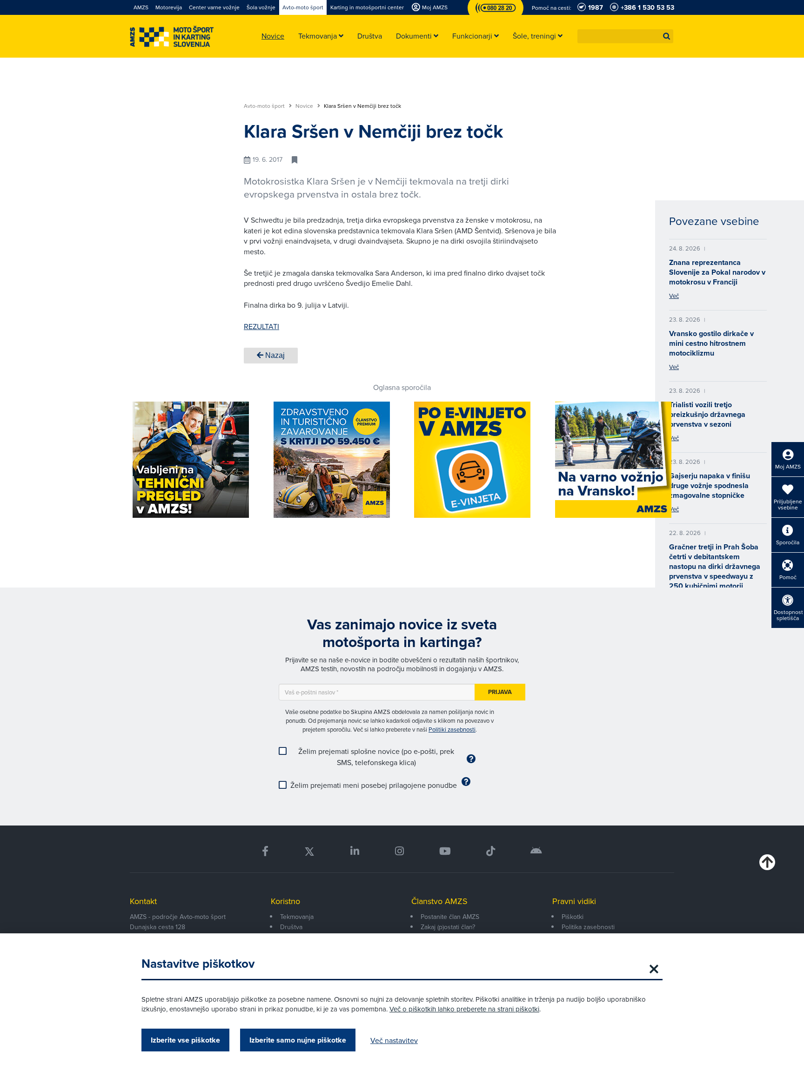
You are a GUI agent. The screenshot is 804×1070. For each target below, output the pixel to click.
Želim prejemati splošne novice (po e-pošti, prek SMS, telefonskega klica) (376, 756)
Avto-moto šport (265, 106)
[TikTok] (490, 851)
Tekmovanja (297, 916)
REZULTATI (261, 326)
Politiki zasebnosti (452, 729)
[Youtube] (445, 851)
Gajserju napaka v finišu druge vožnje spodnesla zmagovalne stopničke (709, 485)
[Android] (536, 851)
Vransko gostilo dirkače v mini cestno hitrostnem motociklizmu (711, 343)
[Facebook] (265, 851)
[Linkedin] (354, 851)
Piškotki (572, 916)
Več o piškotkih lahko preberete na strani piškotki (464, 1009)
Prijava (500, 691)
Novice (305, 106)
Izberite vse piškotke (185, 1040)
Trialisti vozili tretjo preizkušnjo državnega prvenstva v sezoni (707, 414)
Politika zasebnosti (588, 926)
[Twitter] (309, 851)
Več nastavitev (394, 1040)
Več (674, 295)
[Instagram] (399, 851)
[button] (666, 36)
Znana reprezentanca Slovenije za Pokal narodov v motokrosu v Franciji (717, 272)
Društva (291, 926)
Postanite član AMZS (450, 916)
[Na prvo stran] (172, 36)
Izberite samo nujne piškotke (297, 1040)
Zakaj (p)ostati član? (448, 926)
